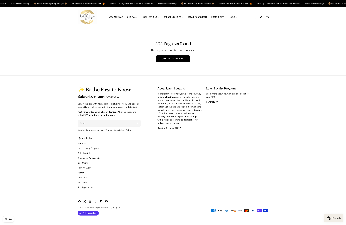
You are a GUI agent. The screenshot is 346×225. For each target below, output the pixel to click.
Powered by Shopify (110, 207)
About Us (82, 143)
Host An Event (84, 167)
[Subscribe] (137, 123)
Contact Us (83, 177)
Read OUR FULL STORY (169, 128)
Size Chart (83, 163)
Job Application (85, 187)
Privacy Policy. (125, 130)
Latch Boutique (92, 207)
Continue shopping (173, 58)
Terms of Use (111, 130)
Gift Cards (82, 182)
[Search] (254, 17)
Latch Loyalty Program (88, 148)
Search (81, 172)
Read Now (212, 102)
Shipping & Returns (87, 153)
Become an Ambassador (89, 158)
